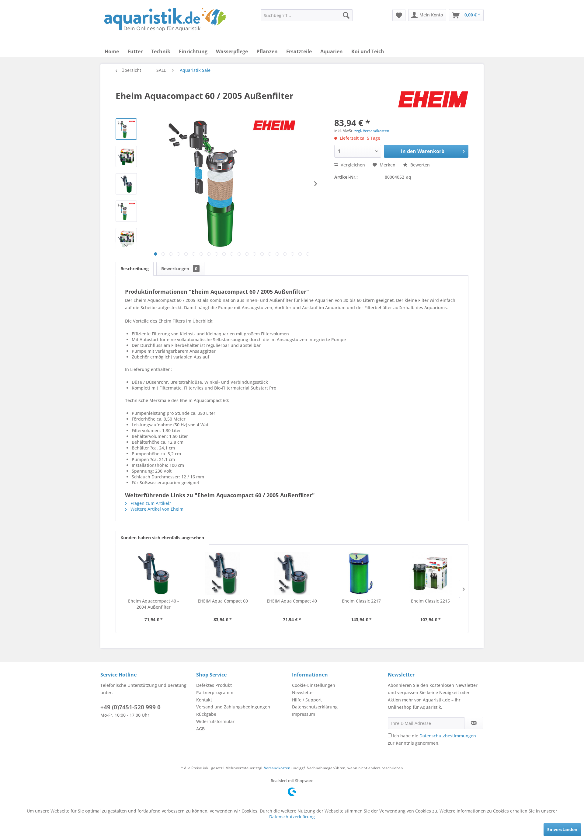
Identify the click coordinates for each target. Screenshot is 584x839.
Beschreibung (134, 268)
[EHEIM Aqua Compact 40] (292, 573)
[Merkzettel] (398, 15)
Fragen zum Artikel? (150, 503)
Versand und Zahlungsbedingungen (233, 707)
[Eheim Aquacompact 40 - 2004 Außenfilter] (153, 573)
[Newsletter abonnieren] (473, 723)
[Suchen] (346, 15)
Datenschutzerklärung (315, 707)
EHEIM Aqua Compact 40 (292, 601)
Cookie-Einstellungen (313, 685)
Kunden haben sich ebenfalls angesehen (162, 537)
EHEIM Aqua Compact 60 (223, 601)
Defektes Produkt (214, 685)
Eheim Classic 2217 (361, 601)
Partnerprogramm (214, 692)
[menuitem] (307, 15)
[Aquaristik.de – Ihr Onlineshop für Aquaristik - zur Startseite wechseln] (165, 19)
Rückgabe (206, 714)
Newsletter (303, 692)
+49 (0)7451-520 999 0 (130, 707)
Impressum (303, 714)
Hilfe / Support (307, 700)
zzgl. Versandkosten (371, 130)
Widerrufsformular (215, 721)
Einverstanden (562, 829)
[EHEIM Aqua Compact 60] (223, 573)
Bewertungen (179, 268)
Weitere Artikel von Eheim (156, 509)
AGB (200, 729)
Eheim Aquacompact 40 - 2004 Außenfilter (153, 604)
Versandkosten (277, 768)
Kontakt (204, 700)
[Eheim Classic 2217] (361, 573)
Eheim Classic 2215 (430, 601)
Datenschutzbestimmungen (447, 736)
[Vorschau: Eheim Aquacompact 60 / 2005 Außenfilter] (126, 129)
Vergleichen (352, 165)
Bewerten (419, 165)
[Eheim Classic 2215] (430, 573)
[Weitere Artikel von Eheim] (433, 101)
